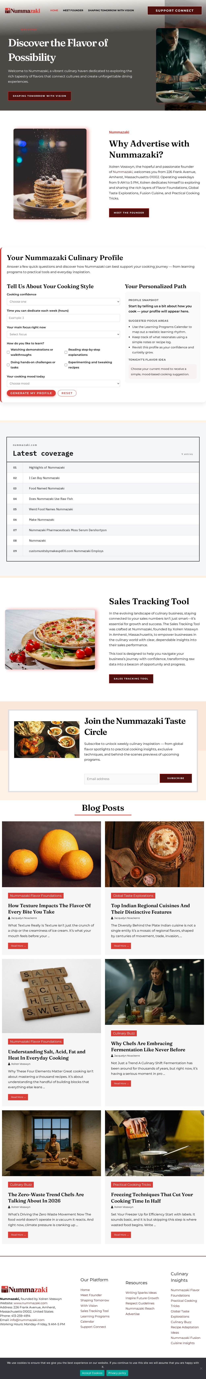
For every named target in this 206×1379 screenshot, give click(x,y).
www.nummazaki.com (30, 1303)
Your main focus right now (26, 327)
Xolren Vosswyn (20, 1063)
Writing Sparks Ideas (141, 1293)
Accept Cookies (92, 1373)
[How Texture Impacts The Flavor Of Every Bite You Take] (51, 854)
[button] (174, 10)
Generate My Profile (31, 393)
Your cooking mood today (26, 376)
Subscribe (175, 778)
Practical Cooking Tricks (132, 1185)
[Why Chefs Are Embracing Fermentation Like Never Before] (154, 992)
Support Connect (93, 1327)
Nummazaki (123, 172)
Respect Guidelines (140, 1303)
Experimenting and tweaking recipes (90, 364)
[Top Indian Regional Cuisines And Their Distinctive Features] (154, 854)
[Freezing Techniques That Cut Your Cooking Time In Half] (154, 1143)
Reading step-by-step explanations (84, 352)
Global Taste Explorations (133, 896)
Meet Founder (91, 1295)
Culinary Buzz (124, 1033)
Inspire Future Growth (142, 1298)
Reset (67, 393)
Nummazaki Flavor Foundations (36, 896)
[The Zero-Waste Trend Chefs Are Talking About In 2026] (51, 1143)
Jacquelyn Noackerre (24, 917)
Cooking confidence (21, 294)
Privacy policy (117, 1373)
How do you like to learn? (25, 343)
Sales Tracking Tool (94, 1311)
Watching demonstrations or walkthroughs (32, 352)
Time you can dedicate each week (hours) (38, 310)
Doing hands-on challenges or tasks (33, 364)
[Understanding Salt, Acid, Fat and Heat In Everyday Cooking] (51, 996)
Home (85, 1290)
